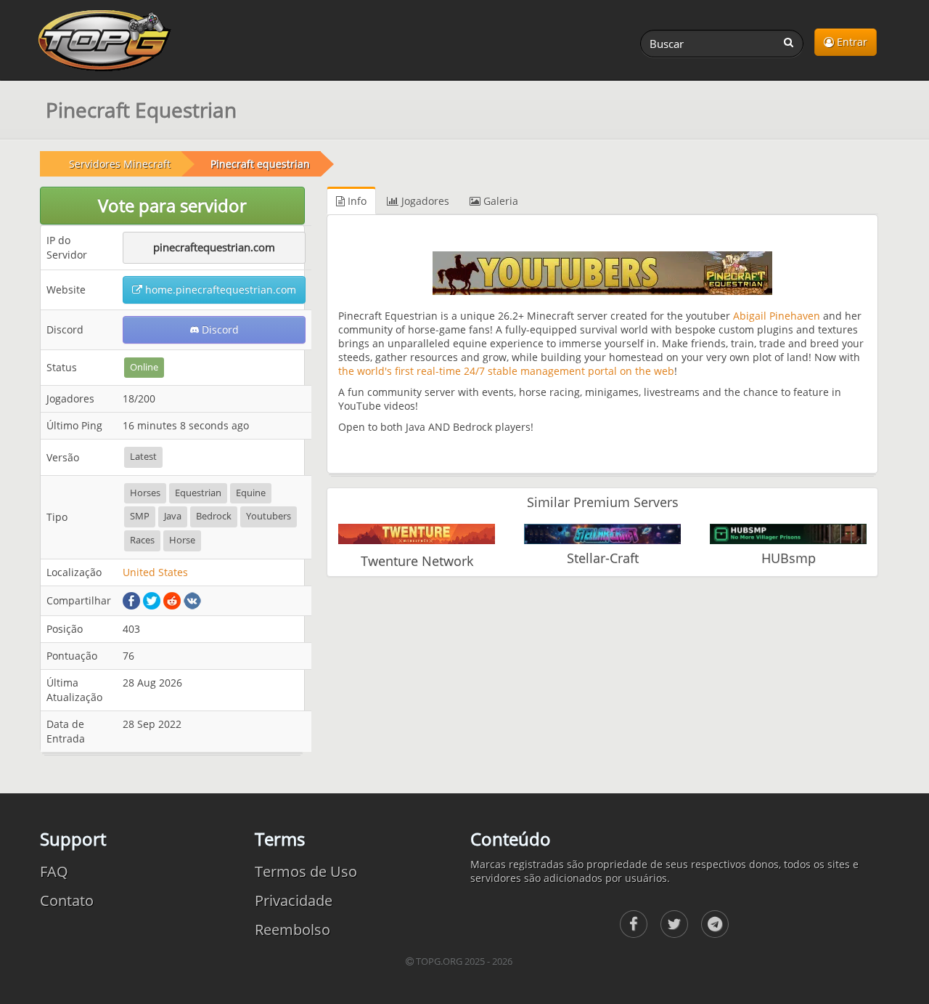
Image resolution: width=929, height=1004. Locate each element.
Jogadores (423, 201)
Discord (219, 329)
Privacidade (293, 900)
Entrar (850, 42)
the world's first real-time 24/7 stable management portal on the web (506, 371)
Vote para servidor (172, 205)
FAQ (54, 871)
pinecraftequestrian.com (214, 247)
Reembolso (292, 929)
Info (356, 201)
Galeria (499, 201)
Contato (67, 900)
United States (155, 572)
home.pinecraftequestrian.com (219, 289)
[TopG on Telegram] (715, 924)
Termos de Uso (306, 871)
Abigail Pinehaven (776, 316)
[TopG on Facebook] (634, 924)
